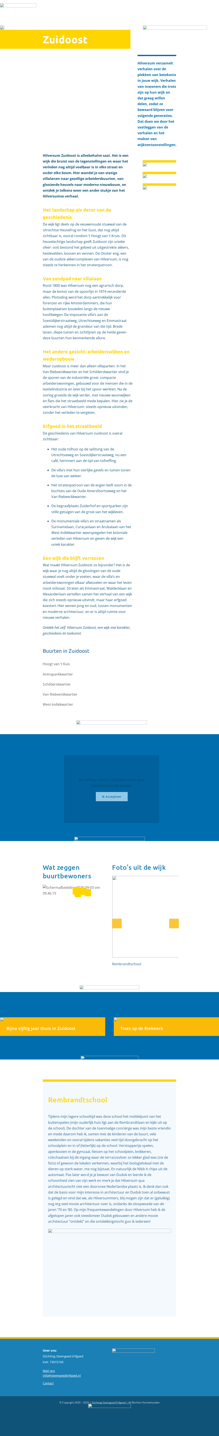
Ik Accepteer (111, 797)
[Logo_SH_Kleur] (18, 5)
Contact (48, 1383)
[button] (83, 891)
